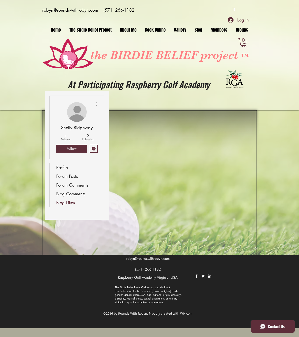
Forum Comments (72, 185)
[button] (243, 42)
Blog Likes (65, 202)
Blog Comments (71, 194)
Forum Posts (67, 176)
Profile (62, 167)
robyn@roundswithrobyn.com (70, 10)
